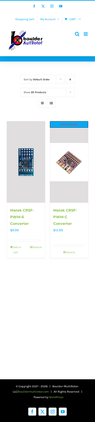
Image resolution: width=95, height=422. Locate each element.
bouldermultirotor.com (34, 391)
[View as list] (51, 103)
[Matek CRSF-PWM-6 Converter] (26, 162)
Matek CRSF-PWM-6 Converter (22, 217)
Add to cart (17, 250)
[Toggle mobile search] (77, 34)
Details (37, 247)
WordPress (56, 397)
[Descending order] (70, 79)
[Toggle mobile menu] (86, 34)
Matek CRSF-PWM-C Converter (65, 217)
